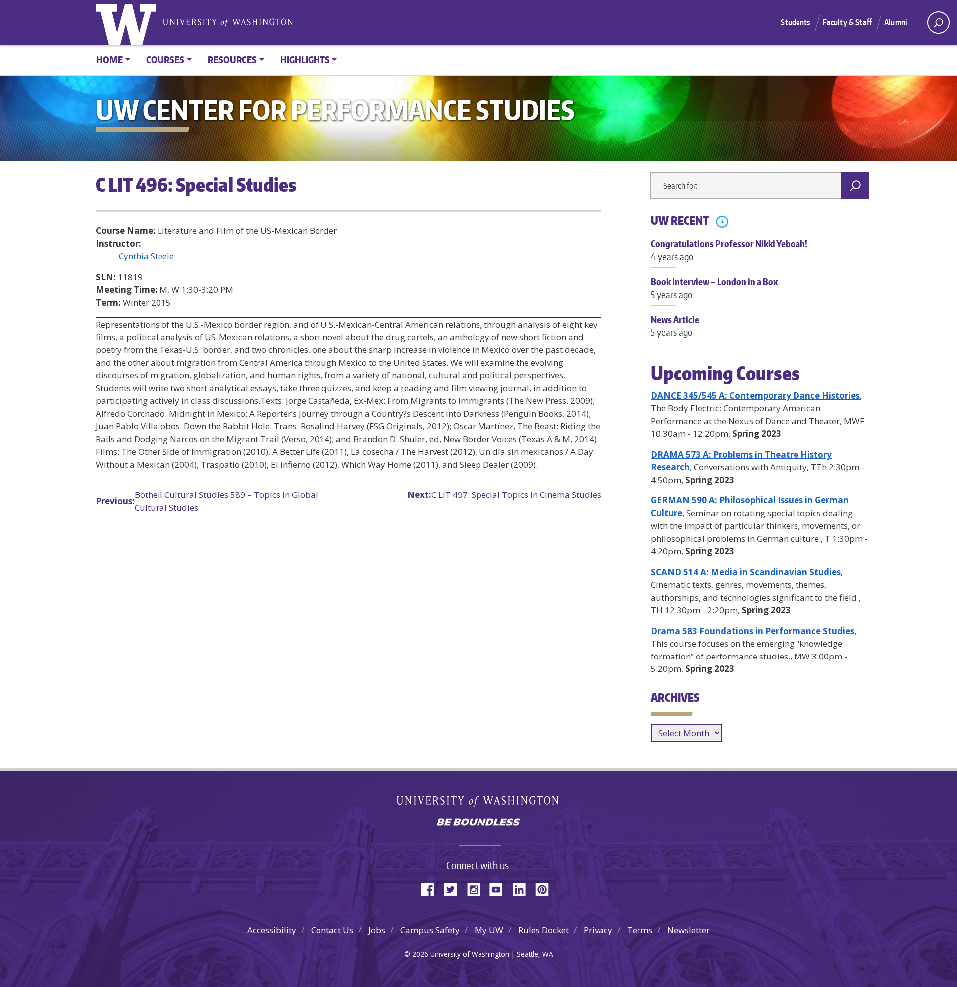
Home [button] (109, 59)
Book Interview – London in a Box (714, 288)
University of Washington (128, 22)
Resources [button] (232, 59)
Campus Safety (430, 930)
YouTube (499, 887)
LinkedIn (522, 887)
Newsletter (688, 930)
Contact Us (332, 930)
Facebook (431, 887)
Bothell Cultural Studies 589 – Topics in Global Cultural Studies (207, 501)
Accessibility (271, 930)
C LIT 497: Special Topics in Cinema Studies (504, 494)
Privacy (598, 930)
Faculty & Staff (847, 22)
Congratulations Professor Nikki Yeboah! (729, 250)
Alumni (895, 22)
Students (795, 22)
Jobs (376, 930)
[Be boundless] (478, 823)
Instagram (477, 887)
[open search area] (938, 22)
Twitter (454, 887)
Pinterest (545, 887)
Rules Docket (543, 930)
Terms (639, 930)
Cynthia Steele (146, 256)
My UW (489, 930)
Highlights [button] (305, 59)
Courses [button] (165, 59)
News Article (675, 325)
